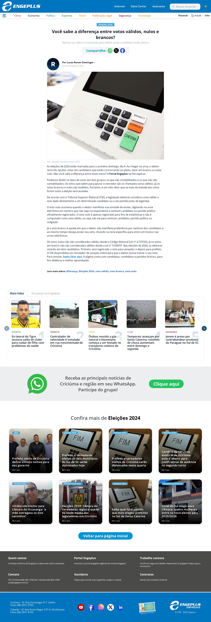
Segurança (125, 15)
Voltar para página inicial (105, 535)
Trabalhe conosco (152, 558)
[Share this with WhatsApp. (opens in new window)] (110, 50)
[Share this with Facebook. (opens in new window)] (122, 50)
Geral (82, 15)
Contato (13, 574)
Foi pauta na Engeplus (46, 293)
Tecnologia (144, 15)
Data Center (138, 6)
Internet (119, 6)
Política (50, 15)
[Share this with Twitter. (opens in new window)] (116, 50)
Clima (17, 15)
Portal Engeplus (85, 558)
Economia (33, 15)
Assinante (158, 6)
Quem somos (17, 558)
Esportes (67, 15)
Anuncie (183, 15)
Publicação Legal (102, 15)
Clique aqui (166, 384)
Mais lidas (17, 293)
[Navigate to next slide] (204, 328)
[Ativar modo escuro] (206, 6)
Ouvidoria (81, 574)
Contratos (147, 574)
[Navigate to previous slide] (6, 328)
